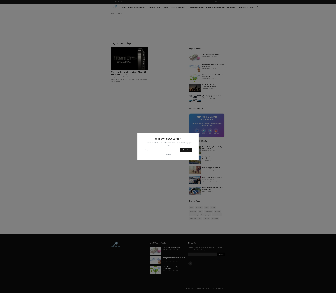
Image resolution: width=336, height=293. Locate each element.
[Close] (196, 135)
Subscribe (186, 150)
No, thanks (168, 154)
